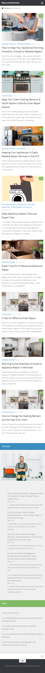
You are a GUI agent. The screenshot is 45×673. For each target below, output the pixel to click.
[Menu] (42, 3)
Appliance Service (9, 44)
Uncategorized (8, 412)
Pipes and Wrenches (10, 2)
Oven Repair (6, 96)
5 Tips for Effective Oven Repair (19, 318)
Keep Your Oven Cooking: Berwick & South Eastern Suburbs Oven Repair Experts (21, 103)
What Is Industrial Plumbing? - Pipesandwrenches (25, 493)
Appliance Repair (23, 44)
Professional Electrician (21, 207)
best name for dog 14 (11, 613)
